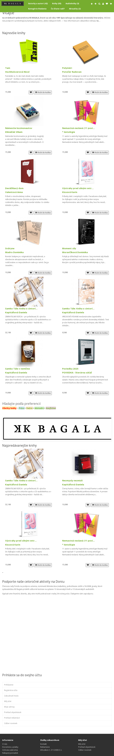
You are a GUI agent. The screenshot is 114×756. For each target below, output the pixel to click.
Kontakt (43, 744)
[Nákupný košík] (111, 4)
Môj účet (7, 701)
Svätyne (9, 248)
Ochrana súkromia (10, 750)
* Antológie (68, 132)
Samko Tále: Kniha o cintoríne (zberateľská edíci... (21, 308)
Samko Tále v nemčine (17, 368)
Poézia (29, 408)
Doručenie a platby (10, 747)
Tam (7, 68)
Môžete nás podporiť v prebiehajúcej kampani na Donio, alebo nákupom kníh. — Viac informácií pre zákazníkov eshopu (56, 19)
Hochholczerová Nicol (17, 72)
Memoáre (39, 408)
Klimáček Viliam (13, 132)
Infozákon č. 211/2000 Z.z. (51, 750)
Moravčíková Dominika (75, 252)
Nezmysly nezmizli (72, 480)
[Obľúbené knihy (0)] (107, 4)
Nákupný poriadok (10, 753)
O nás (4, 744)
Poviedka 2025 (70, 368)
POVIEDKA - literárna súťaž (77, 372)
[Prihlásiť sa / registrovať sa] (103, 4)
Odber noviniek (10, 723)
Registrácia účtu (10, 690)
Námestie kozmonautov (18, 128)
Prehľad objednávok (12, 712)
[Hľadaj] (99, 4)
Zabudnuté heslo (11, 696)
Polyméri (67, 68)
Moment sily (69, 248)
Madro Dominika (14, 252)
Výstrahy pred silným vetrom (78, 188)
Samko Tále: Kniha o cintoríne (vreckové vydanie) (78, 308)
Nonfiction (51, 408)
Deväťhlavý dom (14, 188)
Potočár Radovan (71, 72)
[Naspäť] (92, 4)
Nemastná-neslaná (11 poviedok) (78, 128)
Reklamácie (45, 747)
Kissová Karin (69, 192)
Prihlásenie (8, 684)
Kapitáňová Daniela (16, 312)
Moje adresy (9, 707)
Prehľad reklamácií (12, 718)
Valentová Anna (14, 192)
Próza (21, 408)
